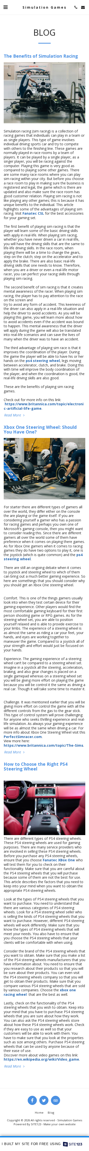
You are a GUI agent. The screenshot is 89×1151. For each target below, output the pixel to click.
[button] (5, 7)
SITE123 (36, 1124)
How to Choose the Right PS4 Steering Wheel (35, 766)
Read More (13, 415)
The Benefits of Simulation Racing (41, 56)
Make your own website (60, 1124)
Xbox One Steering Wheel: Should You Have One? (40, 429)
